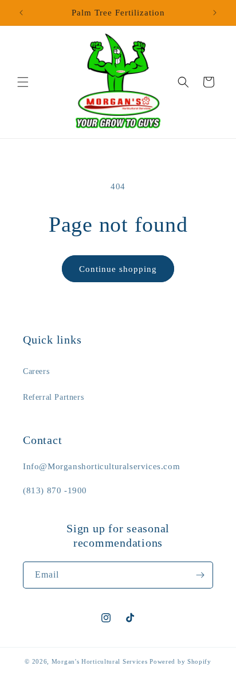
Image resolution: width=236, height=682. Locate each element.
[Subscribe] (200, 575)
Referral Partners (53, 397)
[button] (23, 82)
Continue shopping (118, 269)
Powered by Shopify (180, 661)
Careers (36, 371)
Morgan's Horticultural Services (100, 661)
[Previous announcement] (21, 12)
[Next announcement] (214, 12)
